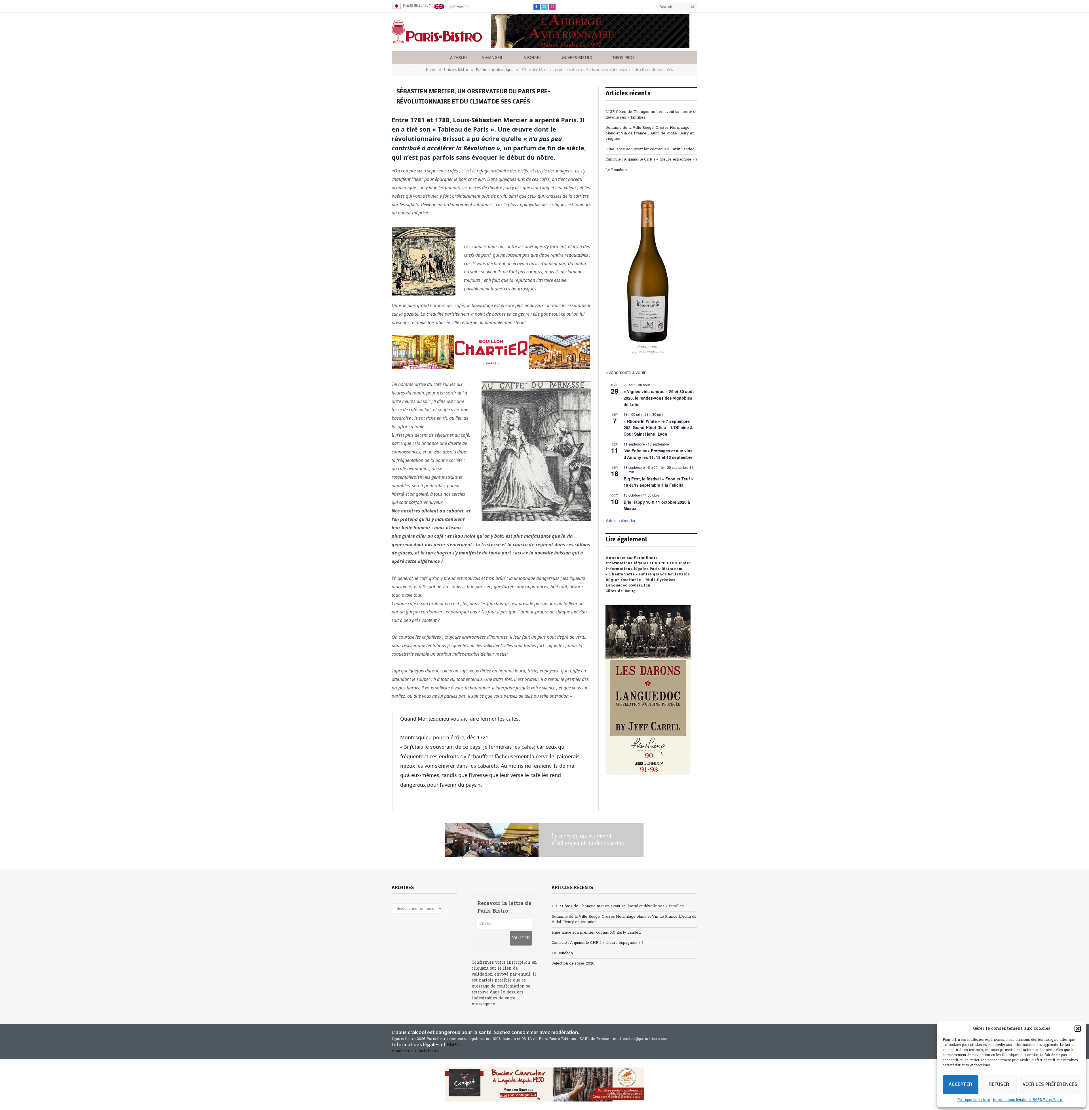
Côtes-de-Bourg (620, 591)
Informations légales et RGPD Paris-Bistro (1028, 1100)
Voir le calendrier (620, 520)
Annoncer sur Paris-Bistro (631, 558)
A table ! (458, 57)
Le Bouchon (616, 170)
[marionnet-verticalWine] (648, 355)
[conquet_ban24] (544, 1084)
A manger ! (493, 57)
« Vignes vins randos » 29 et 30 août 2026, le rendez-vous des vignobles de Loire (659, 398)
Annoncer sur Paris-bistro (415, 1051)
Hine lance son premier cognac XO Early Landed (650, 149)
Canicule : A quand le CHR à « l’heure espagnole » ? (651, 159)
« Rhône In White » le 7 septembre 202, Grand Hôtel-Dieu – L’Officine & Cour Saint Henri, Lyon (658, 427)
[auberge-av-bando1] (590, 47)
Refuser (999, 1084)
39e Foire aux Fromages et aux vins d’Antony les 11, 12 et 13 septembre (658, 454)
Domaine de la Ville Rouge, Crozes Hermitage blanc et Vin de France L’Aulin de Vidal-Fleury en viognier (650, 133)
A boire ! (532, 57)
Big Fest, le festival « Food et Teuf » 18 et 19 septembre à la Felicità (658, 482)
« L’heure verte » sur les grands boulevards (647, 574)
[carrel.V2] (648, 773)
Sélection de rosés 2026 (573, 963)
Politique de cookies (973, 1100)
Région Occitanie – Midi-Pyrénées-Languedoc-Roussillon (641, 582)
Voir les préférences (1050, 1084)
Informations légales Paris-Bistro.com (644, 569)
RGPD (453, 1045)
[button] (1077, 1028)
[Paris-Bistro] (437, 32)
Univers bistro (576, 57)
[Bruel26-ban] (544, 840)
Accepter (960, 1084)
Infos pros (623, 57)
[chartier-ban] (491, 367)
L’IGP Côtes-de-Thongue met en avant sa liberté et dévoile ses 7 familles (618, 906)
